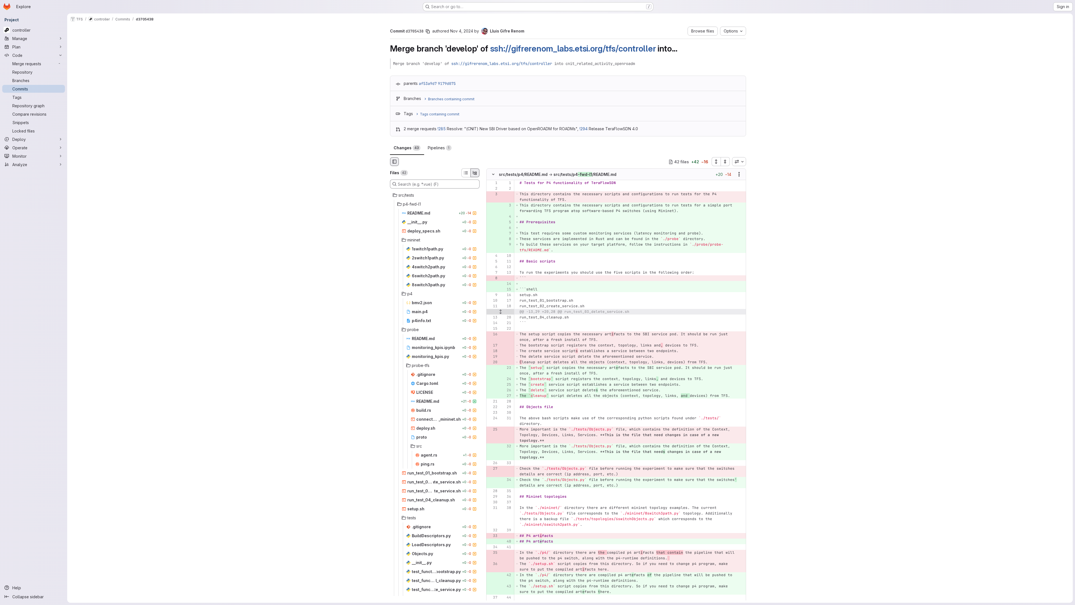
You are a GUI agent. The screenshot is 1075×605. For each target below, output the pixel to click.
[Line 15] (492, 329)
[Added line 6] (506, 228)
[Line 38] (506, 508)
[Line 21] (506, 323)
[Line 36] (506, 497)
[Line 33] (506, 463)
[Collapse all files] (725, 161)
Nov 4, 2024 (461, 31)
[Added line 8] (506, 239)
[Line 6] (492, 267)
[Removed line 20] (492, 362)
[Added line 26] (506, 390)
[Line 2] (492, 189)
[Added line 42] (506, 575)
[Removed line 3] (492, 194)
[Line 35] (506, 491)
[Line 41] (506, 547)
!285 (442, 128)
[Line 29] (506, 407)
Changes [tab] (406, 147)
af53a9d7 (428, 83)
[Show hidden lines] (500, 312)
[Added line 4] (506, 217)
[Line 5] (492, 261)
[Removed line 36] (492, 564)
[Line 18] (506, 306)
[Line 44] (506, 598)
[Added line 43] (506, 586)
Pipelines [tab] (439, 147)
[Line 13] (506, 273)
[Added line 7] (506, 233)
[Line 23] (492, 413)
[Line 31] (506, 418)
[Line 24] (492, 418)
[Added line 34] (506, 480)
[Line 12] (506, 267)
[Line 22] (506, 329)
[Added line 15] (506, 289)
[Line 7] (492, 273)
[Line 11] (506, 261)
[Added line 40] (506, 541)
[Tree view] (475, 172)
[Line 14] (492, 323)
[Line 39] (506, 530)
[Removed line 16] (492, 334)
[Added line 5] (506, 222)
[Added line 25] (506, 385)
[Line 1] (492, 183)
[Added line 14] (506, 284)
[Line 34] (492, 547)
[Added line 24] (506, 379)
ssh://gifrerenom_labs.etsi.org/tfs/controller (573, 48)
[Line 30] (506, 413)
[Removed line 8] (492, 278)
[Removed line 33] (492, 536)
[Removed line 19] (492, 357)
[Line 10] (506, 256)
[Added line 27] (506, 396)
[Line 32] (492, 530)
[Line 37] (506, 502)
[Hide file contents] (493, 174)
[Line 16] (506, 295)
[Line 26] (492, 463)
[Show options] (739, 174)
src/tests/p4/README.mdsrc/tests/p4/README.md (557, 174)
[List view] (465, 172)
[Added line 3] (506, 205)
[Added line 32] (506, 446)
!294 (583, 128)
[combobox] (739, 161)
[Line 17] (506, 301)
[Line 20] (506, 317)
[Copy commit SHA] (427, 31)
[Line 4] (492, 256)
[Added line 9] (506, 245)
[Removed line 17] (492, 345)
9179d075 (447, 83)
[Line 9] (492, 295)
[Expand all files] (716, 161)
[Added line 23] (506, 368)
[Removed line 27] (492, 469)
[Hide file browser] (394, 161)
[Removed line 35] (492, 553)
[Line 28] (506, 401)
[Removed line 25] (492, 429)
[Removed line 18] (492, 351)
